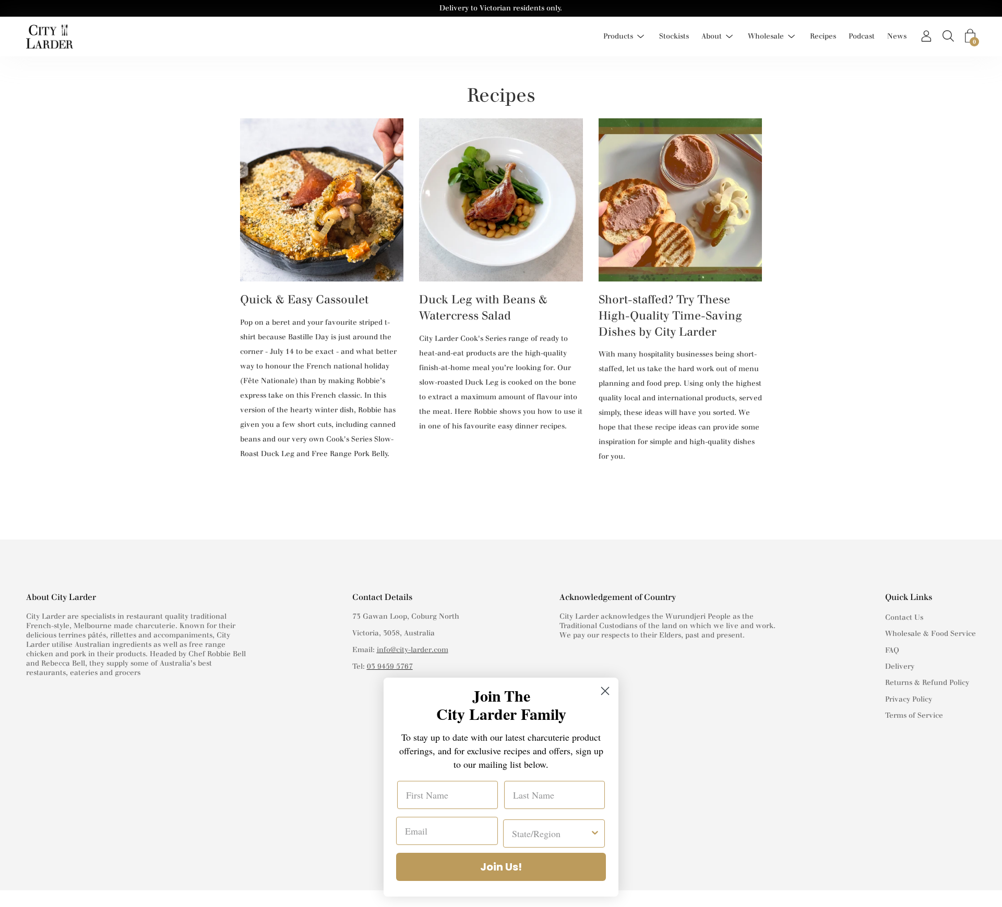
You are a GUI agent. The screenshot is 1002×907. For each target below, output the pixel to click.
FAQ (892, 650)
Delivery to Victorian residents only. (500, 8)
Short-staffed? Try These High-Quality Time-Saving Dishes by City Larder (670, 315)
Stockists (674, 36)
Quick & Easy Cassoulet (304, 299)
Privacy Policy (908, 699)
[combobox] (551, 833)
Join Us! (501, 867)
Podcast (862, 36)
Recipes (823, 36)
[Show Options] (595, 833)
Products (618, 36)
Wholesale (766, 36)
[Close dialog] (605, 691)
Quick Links (908, 597)
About (711, 36)
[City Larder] (49, 36)
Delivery (899, 666)
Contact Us (904, 617)
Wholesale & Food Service (930, 633)
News (896, 36)
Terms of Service (914, 715)
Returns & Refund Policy (927, 682)
